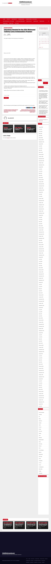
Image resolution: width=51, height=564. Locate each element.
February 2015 (41, 345)
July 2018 (40, 259)
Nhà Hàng (40, 443)
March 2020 (41, 225)
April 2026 (40, 135)
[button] (48, 21)
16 (39, 41)
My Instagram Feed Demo (20, 21)
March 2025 (41, 152)
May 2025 (40, 150)
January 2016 (41, 322)
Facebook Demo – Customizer (31, 19)
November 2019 (41, 234)
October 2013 (41, 374)
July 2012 (40, 406)
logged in (8, 137)
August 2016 (41, 307)
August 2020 (41, 215)
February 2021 (41, 206)
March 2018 (41, 267)
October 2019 (41, 236)
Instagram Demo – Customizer (8, 21)
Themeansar (17, 560)
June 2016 (40, 311)
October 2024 (41, 162)
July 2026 (40, 129)
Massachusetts (41, 439)
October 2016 (41, 303)
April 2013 (40, 387)
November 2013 (41, 372)
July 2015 (40, 334)
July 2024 (40, 169)
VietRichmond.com (25, 2)
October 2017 (41, 278)
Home (4, 19)
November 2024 (41, 160)
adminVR (9, 34)
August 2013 (41, 378)
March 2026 (41, 137)
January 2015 (41, 347)
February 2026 (41, 139)
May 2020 (40, 221)
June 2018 (40, 261)
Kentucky (40, 437)
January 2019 (41, 246)
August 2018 (41, 257)
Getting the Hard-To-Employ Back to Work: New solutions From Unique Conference (11, 110)
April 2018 (40, 265)
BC (39, 416)
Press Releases (19, 127)
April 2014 (40, 362)
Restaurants (41, 454)
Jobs (39, 435)
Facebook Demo (21, 19)
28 (46, 43)
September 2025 (41, 141)
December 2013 (41, 370)
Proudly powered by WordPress (6, 560)
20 (45, 41)
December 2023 (41, 183)
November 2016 (41, 301)
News (40, 441)
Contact (8, 19)
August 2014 (41, 353)
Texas (40, 458)
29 (48, 43)
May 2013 (40, 385)
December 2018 (41, 248)
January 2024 (41, 181)
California (40, 420)
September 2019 (41, 238)
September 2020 (41, 213)
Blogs (40, 418)
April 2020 (40, 223)
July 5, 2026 (41, 526)
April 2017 (40, 290)
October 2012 (41, 399)
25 (42, 43)
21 (46, 41)
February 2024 (41, 179)
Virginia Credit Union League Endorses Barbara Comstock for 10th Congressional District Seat (27, 110)
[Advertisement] (25, 12)
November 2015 (41, 326)
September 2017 (41, 280)
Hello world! (41, 120)
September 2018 (41, 255)
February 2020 (41, 227)
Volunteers (40, 473)
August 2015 (41, 332)
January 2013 (41, 393)
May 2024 (40, 173)
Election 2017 (14, 19)
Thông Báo (40, 460)
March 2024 (41, 177)
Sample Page (35, 21)
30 (39, 44)
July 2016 (40, 309)
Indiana (40, 433)
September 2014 (41, 351)
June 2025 (40, 148)
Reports (40, 452)
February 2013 (41, 391)
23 (39, 43)
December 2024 (41, 158)
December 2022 (41, 200)
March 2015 (41, 343)
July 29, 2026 (30, 526)
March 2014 (41, 364)
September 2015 (41, 330)
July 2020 (40, 217)
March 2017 (41, 292)
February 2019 (41, 244)
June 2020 (40, 219)
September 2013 (41, 376)
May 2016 (40, 313)
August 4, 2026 (18, 526)
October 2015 (41, 328)
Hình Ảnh (40, 431)
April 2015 (40, 341)
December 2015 (41, 324)
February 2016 (41, 320)
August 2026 (41, 127)
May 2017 (40, 288)
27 (45, 43)
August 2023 (41, 192)
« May (40, 47)
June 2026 (40, 131)
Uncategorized (6, 127)
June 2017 (40, 286)
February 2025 (41, 154)
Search (40, 80)
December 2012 (41, 395)
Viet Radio (17, 23)
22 (48, 41)
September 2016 (41, 305)
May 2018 (40, 263)
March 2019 (41, 242)
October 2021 (41, 202)
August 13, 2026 (6, 526)
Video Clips (11, 23)
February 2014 (41, 366)
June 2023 (40, 196)
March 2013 (41, 389)
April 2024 (40, 175)
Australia (40, 414)
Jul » (42, 47)
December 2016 (41, 299)
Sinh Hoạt (40, 456)
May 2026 (40, 133)
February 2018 (41, 269)
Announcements (41, 412)
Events (16, 127)
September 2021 (41, 204)
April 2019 (40, 240)
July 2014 (40, 355)
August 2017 (41, 282)
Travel (40, 464)
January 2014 (41, 368)
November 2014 (41, 349)
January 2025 (41, 156)
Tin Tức (40, 462)
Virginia (40, 471)
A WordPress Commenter (43, 119)
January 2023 (41, 198)
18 (42, 41)
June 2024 (40, 171)
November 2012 (41, 397)
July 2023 (40, 194)
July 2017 (40, 284)
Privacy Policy (29, 21)
